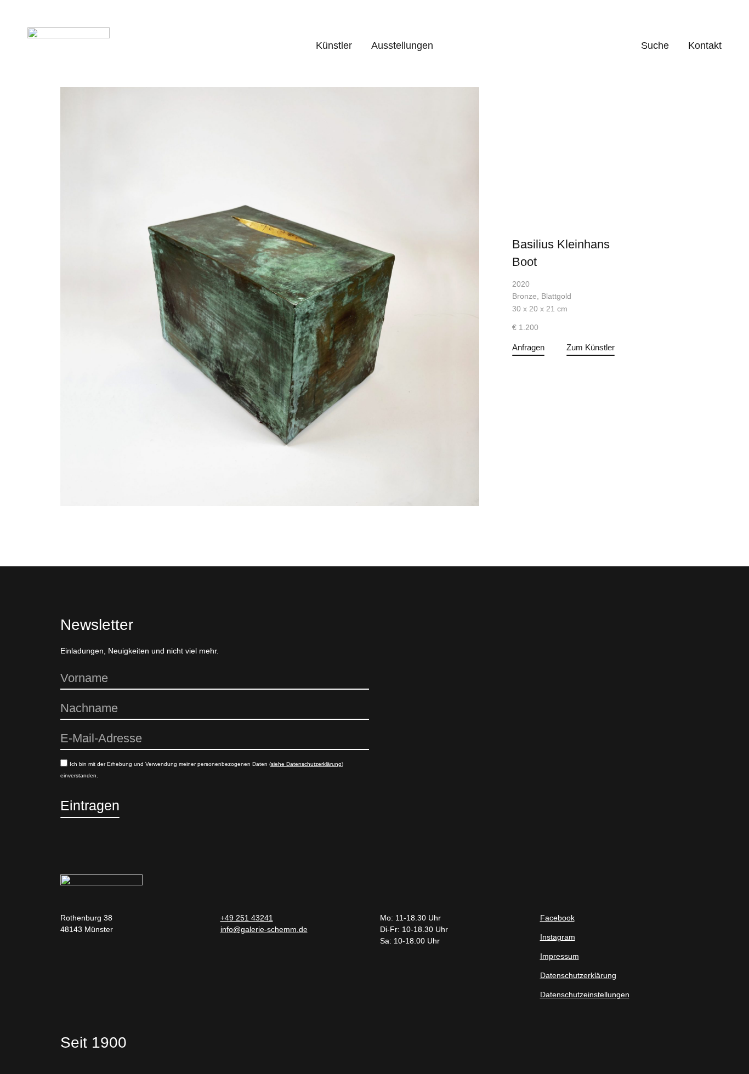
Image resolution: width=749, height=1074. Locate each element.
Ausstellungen (402, 45)
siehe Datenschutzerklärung (306, 764)
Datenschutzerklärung (578, 975)
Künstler (334, 45)
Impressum (559, 956)
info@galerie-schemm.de (264, 929)
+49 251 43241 (246, 917)
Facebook (557, 917)
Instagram (557, 937)
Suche (655, 45)
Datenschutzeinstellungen (584, 994)
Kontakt (705, 45)
